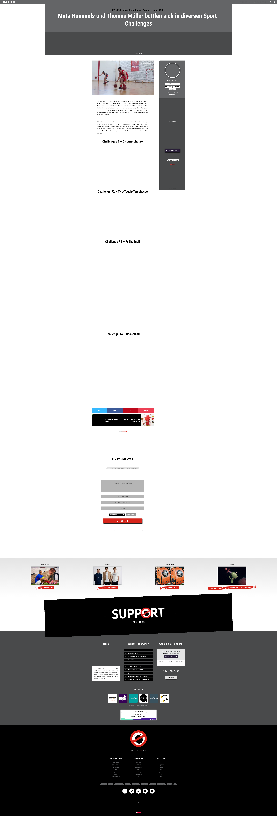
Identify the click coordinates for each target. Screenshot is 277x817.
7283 (140, 751)
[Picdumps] (154, 698)
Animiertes (138, 762)
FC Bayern (176, 86)
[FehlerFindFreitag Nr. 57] (169, 578)
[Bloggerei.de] (138, 812)
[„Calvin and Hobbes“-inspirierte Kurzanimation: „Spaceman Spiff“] (232, 578)
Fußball (172, 89)
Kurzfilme (115, 771)
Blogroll (103, 784)
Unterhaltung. (245, 2)
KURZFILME (232, 564)
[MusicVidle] (133, 698)
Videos (138, 776)
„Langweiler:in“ (166, 653)
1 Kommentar (172, 94)
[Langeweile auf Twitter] (131, 791)
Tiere (161, 774)
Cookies (169, 784)
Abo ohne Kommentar (131, 514)
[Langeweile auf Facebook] (125, 791)
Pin (130, 410)
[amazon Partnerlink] (112, 698)
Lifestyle (161, 758)
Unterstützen (119, 784)
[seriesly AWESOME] (123, 698)
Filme (115, 769)
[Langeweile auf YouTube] (145, 791)
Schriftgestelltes (138, 774)
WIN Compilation (116, 776)
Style (161, 771)
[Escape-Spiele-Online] (164, 698)
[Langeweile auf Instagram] (138, 791)
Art (138, 766)
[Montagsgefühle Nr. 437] (45, 578)
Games (115, 772)
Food (161, 762)
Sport (167, 84)
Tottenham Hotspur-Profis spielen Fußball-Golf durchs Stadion (125, 468)
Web (161, 776)
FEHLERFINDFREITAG (169, 564)
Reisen (161, 767)
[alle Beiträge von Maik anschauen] (172, 70)
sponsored (144, 784)
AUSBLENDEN (140, 53)
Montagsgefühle (116, 766)
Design (138, 769)
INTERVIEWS (107, 564)
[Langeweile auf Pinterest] (152, 791)
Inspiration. (255, 2)
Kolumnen (161, 764)
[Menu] (270, 2)
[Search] (275, 2)
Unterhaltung (175, 84)
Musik (161, 766)
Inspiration (138, 758)
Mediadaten (135, 784)
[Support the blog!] (138, 615)
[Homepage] (10, 2)
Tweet (99, 410)
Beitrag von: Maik (172, 80)
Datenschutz (161, 784)
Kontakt (127, 784)
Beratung (152, 784)
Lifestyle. (263, 2)
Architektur (138, 764)
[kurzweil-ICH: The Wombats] (107, 578)
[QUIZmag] (143, 698)
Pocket (146, 410)
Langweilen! (171, 677)
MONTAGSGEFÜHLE (45, 564)
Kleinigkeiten (116, 767)
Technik (161, 772)
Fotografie (138, 771)
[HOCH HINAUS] (138, 802)
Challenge (168, 86)
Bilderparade (116, 762)
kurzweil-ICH (138, 772)
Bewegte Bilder (138, 767)
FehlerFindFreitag (116, 764)
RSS (175, 784)
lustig (115, 774)
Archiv (111, 784)
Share (115, 410)
